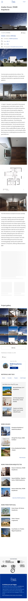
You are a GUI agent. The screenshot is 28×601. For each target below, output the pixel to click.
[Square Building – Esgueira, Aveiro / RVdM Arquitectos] (5, 481)
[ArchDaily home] (13, 2)
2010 (8, 44)
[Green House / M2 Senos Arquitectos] (5, 511)
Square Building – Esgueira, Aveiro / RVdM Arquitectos (19, 479)
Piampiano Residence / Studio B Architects (18, 428)
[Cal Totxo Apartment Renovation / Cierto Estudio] (7, 401)
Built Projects (23, 378)
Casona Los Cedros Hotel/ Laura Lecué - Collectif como (18, 410)
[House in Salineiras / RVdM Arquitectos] (5, 471)
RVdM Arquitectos (13, 38)
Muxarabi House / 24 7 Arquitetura (18, 388)
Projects (16, 378)
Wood (3, 378)
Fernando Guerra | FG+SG (17, 47)
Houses (3, 36)
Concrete (9, 378)
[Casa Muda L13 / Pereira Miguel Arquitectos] (5, 532)
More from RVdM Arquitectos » (19, 497)
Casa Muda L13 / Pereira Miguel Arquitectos (18, 530)
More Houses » (22, 457)
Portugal (13, 36)
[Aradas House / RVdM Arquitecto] (13, 312)
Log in (24, 1)
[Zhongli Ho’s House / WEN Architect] (5, 441)
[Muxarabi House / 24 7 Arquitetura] (7, 391)
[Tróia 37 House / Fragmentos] (5, 522)
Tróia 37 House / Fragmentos (16, 519)
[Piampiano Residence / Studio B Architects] (5, 431)
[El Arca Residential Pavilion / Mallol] (5, 451)
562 (7, 41)
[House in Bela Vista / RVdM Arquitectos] (5, 492)
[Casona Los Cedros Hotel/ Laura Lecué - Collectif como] (7, 411)
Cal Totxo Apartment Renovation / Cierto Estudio (18, 399)
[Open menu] (2, 2)
